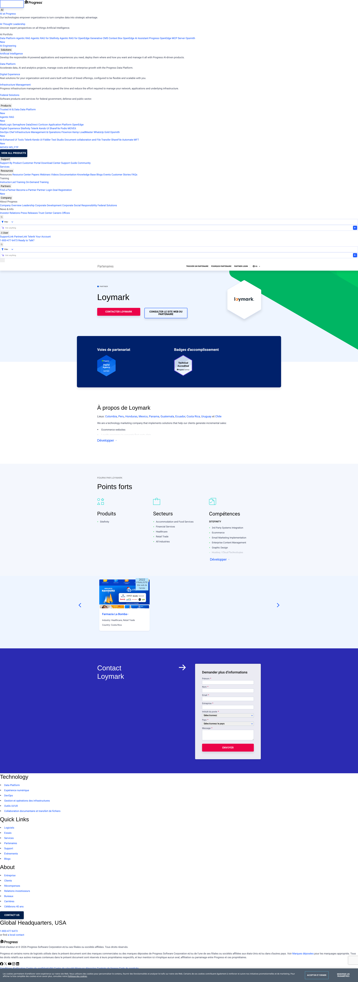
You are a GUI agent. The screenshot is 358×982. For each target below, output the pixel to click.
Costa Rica (193, 416)
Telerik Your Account (39, 236)
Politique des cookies (77, 976)
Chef (11, 132)
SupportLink (7, 236)
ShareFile (55, 128)
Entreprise (206, 703)
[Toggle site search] (1, 244)
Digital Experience (10, 74)
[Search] (1, 217)
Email (205, 695)
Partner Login (44, 190)
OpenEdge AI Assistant (136, 38)
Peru (121, 416)
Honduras (131, 416)
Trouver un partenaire (197, 266)
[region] (179, 975)
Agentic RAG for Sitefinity (45, 38)
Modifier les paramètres (343, 975)
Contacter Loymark (118, 311)
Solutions (6, 49)
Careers (57, 213)
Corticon (43, 124)
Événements (11, 853)
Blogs (99, 174)
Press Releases (29, 213)
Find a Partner (8, 190)
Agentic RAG (23, 38)
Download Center (50, 163)
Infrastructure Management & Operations (38, 132)
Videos (55, 174)
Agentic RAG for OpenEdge (75, 38)
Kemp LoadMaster (82, 132)
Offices (66, 213)
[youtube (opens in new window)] (10, 964)
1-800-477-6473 (9, 240)
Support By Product (11, 163)
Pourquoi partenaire (221, 266)
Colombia (111, 416)
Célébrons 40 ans (14, 906)
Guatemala (167, 416)
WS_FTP (13, 147)
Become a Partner (26, 190)
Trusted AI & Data (10, 109)
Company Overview (11, 205)
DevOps (4, 132)
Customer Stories (121, 174)
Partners (6, 186)
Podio (64, 128)
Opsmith (97, 40)
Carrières (9, 901)
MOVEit (72, 128)
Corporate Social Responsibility (79, 205)
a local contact (16, 934)
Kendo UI (44, 128)
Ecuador (180, 416)
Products (6, 105)
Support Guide (69, 163)
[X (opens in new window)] (6, 964)
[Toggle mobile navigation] (2, 260)
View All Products (13, 153)
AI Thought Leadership (12, 24)
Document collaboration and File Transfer (87, 139)
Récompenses (12, 885)
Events (107, 174)
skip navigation (11, 3)
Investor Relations (10, 213)
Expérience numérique (16, 790)
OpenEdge (78, 124)
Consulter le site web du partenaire (165, 313)
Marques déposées (303, 953)
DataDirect (32, 124)
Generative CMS (99, 38)
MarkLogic (6, 124)
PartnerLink (20, 236)
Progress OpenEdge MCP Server (167, 38)
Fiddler (47, 139)
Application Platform (60, 124)
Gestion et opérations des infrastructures (27, 800)
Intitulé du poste (209, 712)
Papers (35, 174)
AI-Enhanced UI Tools (12, 139)
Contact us (11, 915)
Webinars (45, 174)
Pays (204, 720)
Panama (154, 416)
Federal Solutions (9, 95)
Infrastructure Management (15, 84)
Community (84, 163)
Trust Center (45, 213)
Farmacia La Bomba (114, 614)
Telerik (34, 128)
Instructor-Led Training (12, 182)
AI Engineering (8, 45)
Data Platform (8, 38)
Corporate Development (48, 205)
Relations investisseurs (17, 891)
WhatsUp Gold (101, 132)
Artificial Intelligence (11, 53)
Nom (204, 687)
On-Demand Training (37, 182)
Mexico (143, 416)
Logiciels (9, 827)
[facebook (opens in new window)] (2, 964)
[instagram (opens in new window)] (14, 964)
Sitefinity (25, 128)
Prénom (205, 679)
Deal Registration (36, 192)
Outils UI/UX (11, 805)
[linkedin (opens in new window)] (17, 964)
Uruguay (206, 416)
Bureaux (8, 896)
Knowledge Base (86, 174)
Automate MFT (69, 141)
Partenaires (10, 843)
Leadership (28, 205)
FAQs (134, 174)
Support (5, 159)
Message (206, 728)
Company (6, 197)
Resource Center (21, 174)
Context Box (115, 38)
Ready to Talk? (26, 240)
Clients (8, 880)
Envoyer (228, 747)
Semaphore (18, 124)
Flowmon (66, 132)
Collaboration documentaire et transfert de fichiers (32, 811)
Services (5, 166)
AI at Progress (8, 13)
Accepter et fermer (316, 975)
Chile (218, 416)
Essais (7, 832)
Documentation (68, 174)
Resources (7, 170)
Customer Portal (31, 163)
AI (2, 9)
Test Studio (57, 139)
